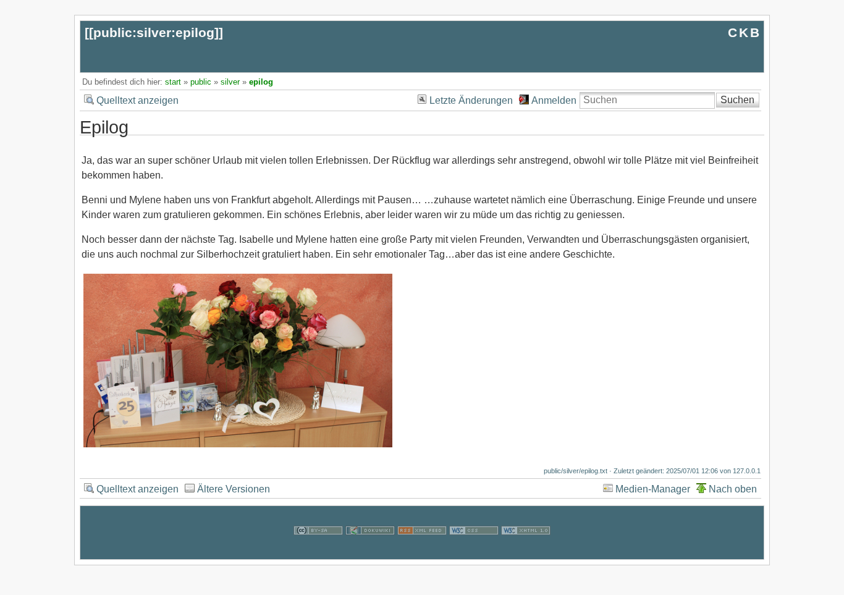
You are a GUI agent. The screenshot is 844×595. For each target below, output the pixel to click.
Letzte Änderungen (471, 100)
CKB (744, 32)
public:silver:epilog (153, 32)
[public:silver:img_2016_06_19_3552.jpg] (238, 446)
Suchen (737, 100)
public (200, 82)
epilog (261, 82)
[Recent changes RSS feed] (422, 551)
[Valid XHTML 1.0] (526, 551)
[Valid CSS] (474, 551)
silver (230, 82)
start (173, 82)
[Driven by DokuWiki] (370, 551)
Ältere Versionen (233, 489)
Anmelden (553, 100)
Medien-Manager (652, 489)
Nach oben (733, 489)
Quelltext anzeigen (137, 100)
